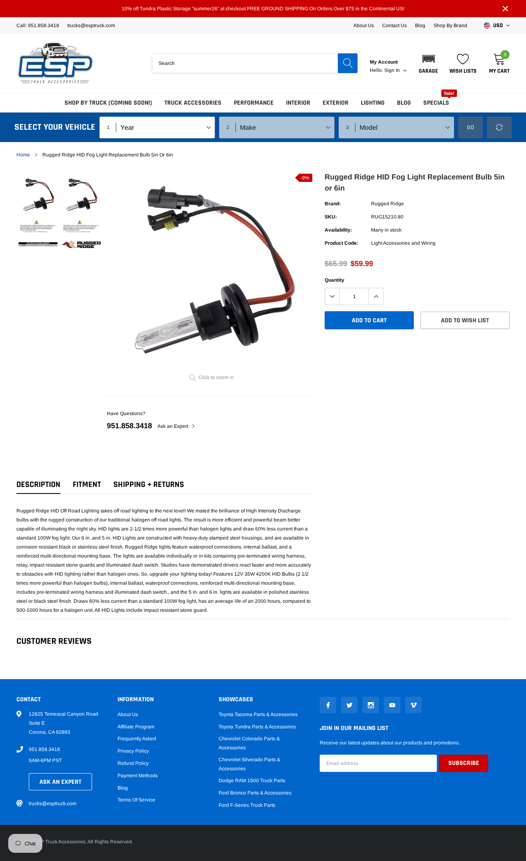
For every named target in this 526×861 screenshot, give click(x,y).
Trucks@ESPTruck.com (91, 25)
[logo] (55, 63)
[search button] (348, 63)
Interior (298, 103)
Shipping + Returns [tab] (148, 485)
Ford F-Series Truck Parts (247, 805)
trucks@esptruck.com (52, 803)
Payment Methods (138, 775)
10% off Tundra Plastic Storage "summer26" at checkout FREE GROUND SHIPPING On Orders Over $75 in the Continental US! (263, 8)
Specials (436, 103)
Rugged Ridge (387, 204)
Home (23, 155)
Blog (420, 25)
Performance (254, 103)
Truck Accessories (192, 103)
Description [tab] (38, 485)
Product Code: (341, 243)
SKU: (331, 217)
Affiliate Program (136, 727)
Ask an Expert (173, 426)
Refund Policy (133, 763)
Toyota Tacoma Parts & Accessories (258, 714)
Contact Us (394, 25)
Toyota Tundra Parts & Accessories (257, 727)
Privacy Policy (133, 751)
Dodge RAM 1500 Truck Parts (252, 780)
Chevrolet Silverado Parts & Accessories (249, 764)
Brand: (333, 204)
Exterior (335, 103)
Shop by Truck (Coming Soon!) (108, 103)
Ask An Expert (60, 782)
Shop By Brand (450, 25)
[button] (428, 63)
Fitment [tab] (87, 485)
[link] (38, 195)
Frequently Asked (137, 739)
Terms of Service (136, 800)
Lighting (373, 103)
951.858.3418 (129, 426)
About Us (363, 25)
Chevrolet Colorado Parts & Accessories (249, 743)
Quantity (334, 280)
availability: (338, 230)
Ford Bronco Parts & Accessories (255, 793)
